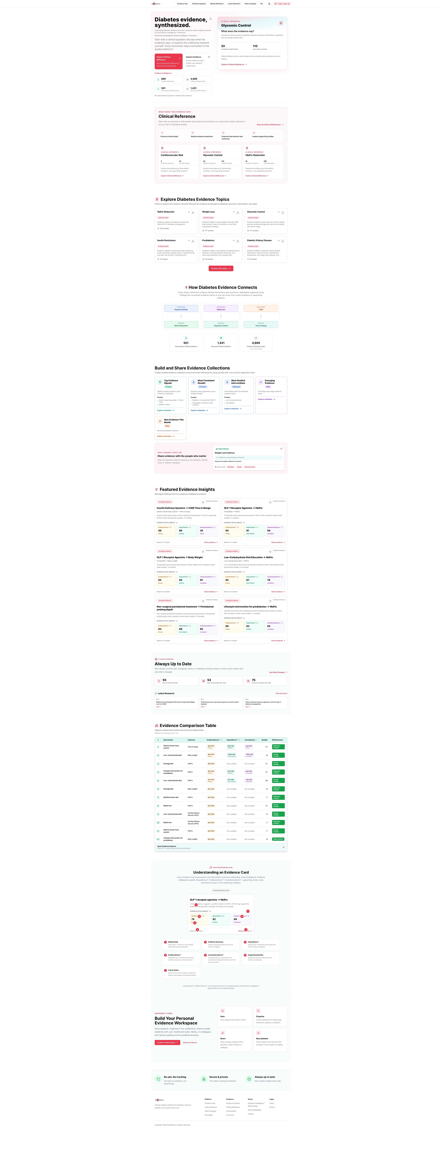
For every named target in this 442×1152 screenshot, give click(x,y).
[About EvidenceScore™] (171, 527)
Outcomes (230, 1115)
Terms (271, 1103)
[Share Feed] (210, 19)
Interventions (231, 1111)
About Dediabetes (254, 1110)
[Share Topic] (193, 213)
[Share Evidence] (203, 502)
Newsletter (209, 1115)
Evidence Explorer (233, 1103)
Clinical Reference (233, 1107)
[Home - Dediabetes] (156, 4)
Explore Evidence (190, 1042)
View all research (281, 693)
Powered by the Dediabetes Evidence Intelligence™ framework (176, 35)
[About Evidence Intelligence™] (177, 523)
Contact (251, 1114)
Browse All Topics (219, 268)
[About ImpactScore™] (190, 527)
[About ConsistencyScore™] (215, 527)
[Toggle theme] (269, 4)
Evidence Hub (210, 1103)
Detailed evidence (212, 501)
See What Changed (277, 672)
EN (261, 4)
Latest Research (211, 1107)
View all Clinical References (269, 124)
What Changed (210, 1111)
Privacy (272, 1107)
